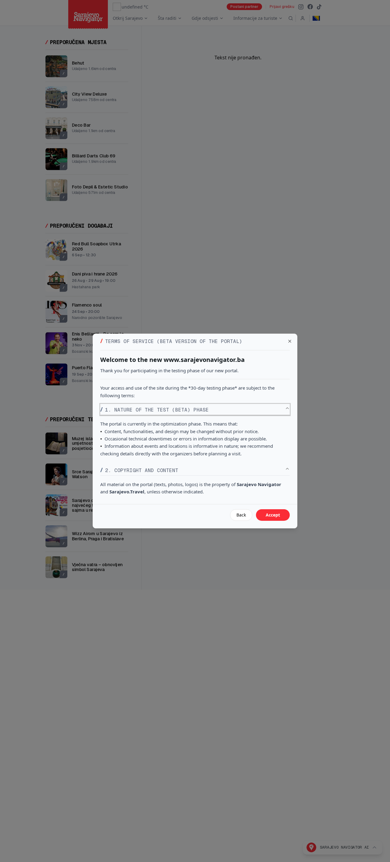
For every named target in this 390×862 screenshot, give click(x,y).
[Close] (289, 341)
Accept (273, 515)
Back (241, 515)
